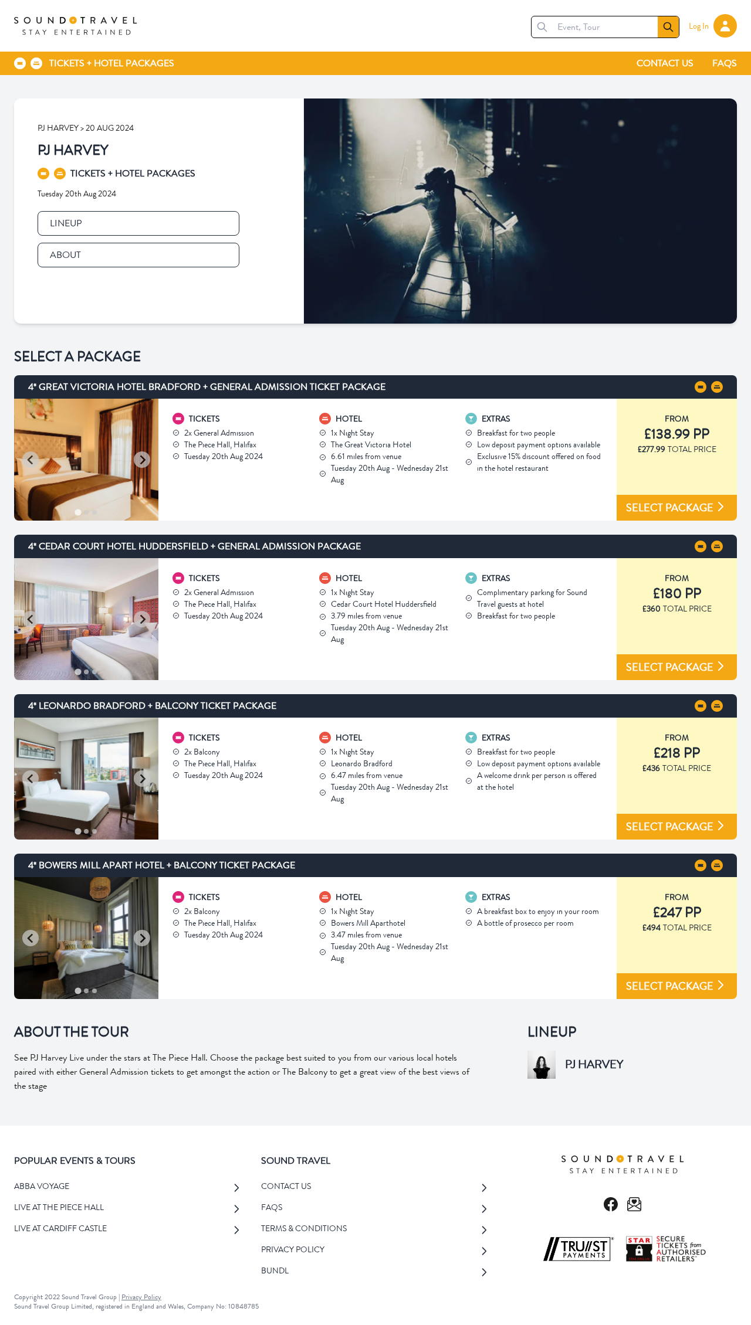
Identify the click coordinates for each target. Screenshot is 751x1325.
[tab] (78, 512)
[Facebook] (611, 1204)
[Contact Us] (634, 1204)
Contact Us (665, 63)
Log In (699, 26)
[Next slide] (142, 459)
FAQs (724, 63)
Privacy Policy (141, 1297)
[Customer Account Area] (725, 26)
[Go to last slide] (30, 459)
